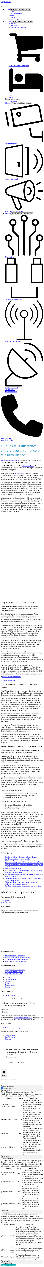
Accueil (3, 460)
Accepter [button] (21, 1062)
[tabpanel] (22, 1123)
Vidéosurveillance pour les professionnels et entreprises (23, 861)
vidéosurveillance (28, 466)
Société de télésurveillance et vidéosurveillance (21, 857)
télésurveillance (20, 473)
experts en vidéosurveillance (11, 677)
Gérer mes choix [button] (11, 1057)
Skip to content (6, 2)
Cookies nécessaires (10, 1088)
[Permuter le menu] (2, 6)
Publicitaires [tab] (5, 1156)
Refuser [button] (10, 1062)
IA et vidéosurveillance (13, 868)
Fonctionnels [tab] (5, 1261)
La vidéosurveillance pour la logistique (18, 859)
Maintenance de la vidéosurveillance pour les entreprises (24, 863)
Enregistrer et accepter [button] (8, 1265)
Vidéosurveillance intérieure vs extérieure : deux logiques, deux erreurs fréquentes (21, 883)
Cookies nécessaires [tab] (7, 1086)
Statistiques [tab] (4, 1211)
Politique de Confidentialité (23, 1018)
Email (3, 1010)
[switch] (2, 1158)
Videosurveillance (13, 460)
